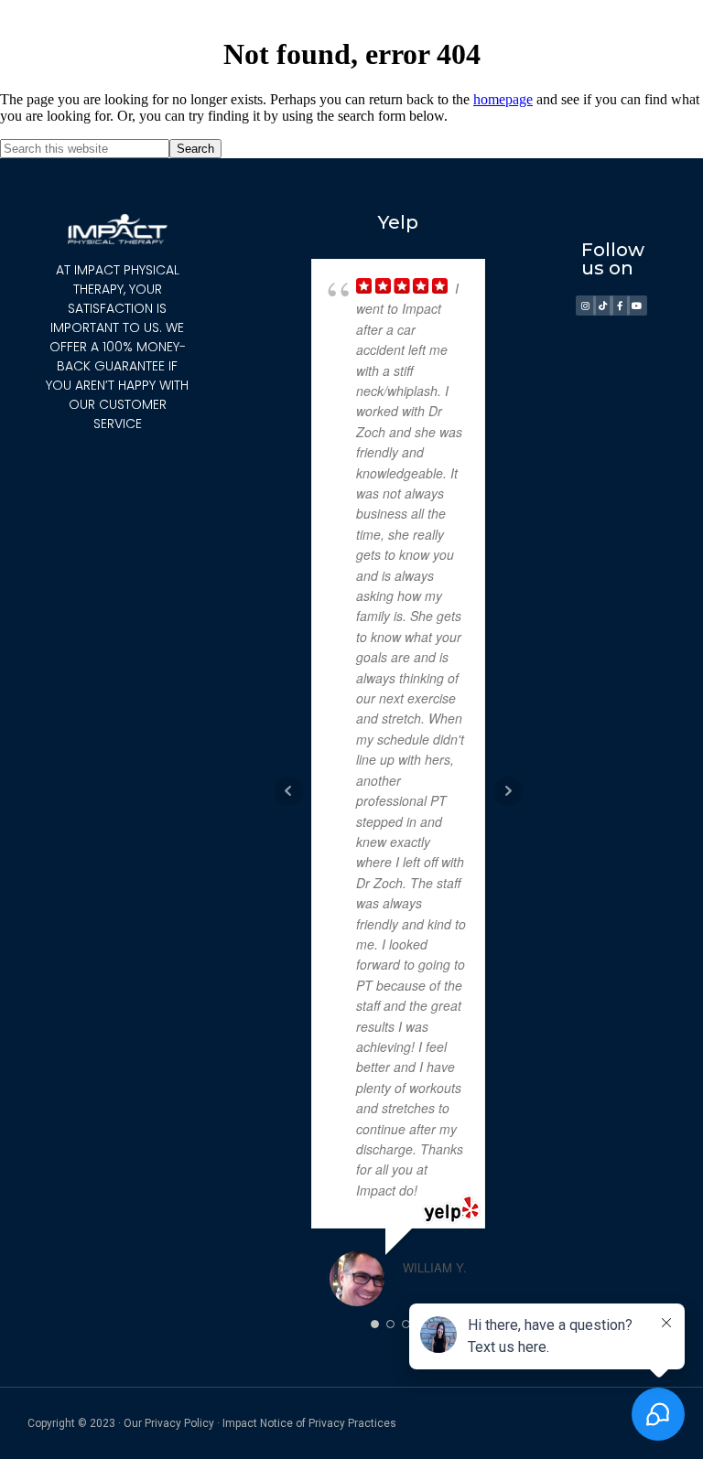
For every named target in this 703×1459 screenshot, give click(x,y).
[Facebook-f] (620, 305)
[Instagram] (586, 305)
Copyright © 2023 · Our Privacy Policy (120, 1423)
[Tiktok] (603, 305)
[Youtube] (637, 305)
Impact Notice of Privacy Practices (309, 1423)
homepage (503, 99)
